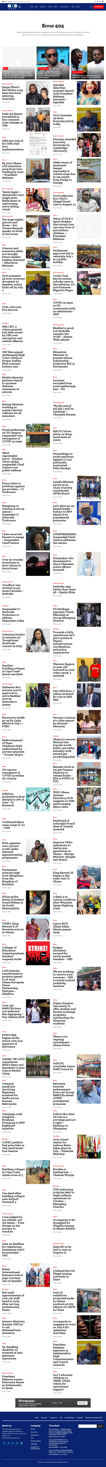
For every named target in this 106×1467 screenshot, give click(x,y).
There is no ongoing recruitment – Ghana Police (62, 1041)
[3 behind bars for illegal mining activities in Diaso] (89, 1275)
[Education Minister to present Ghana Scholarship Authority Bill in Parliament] (89, 359)
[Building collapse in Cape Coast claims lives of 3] (38, 1172)
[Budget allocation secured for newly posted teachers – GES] (89, 953)
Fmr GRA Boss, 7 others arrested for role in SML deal (63, 695)
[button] (91, 7)
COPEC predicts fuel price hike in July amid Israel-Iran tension (13, 1147)
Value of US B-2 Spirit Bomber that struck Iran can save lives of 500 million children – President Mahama (63, 229)
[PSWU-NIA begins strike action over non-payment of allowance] (38, 1041)
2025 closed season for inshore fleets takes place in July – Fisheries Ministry (63, 1147)
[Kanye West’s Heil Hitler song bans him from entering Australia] (38, 93)
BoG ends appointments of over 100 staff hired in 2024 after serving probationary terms (13, 1301)
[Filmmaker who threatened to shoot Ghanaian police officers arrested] (89, 564)
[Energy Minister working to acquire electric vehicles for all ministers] (38, 410)
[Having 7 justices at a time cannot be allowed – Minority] (89, 722)
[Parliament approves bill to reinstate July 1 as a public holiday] (89, 256)
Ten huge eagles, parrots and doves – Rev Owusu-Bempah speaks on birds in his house (13, 227)
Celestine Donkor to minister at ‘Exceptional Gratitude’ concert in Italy (13, 640)
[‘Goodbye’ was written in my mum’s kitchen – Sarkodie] (38, 589)
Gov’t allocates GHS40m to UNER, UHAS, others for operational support (62, 1382)
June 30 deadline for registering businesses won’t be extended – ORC (13, 1249)
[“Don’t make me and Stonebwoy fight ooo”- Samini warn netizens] (87, 63)
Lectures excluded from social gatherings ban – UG (64, 385)
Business (56, 736)
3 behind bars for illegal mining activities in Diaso (64, 1275)
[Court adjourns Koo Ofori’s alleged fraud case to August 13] (89, 200)
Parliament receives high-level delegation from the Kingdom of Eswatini (12, 877)
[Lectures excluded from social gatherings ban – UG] (89, 385)
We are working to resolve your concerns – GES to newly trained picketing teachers (64, 979)
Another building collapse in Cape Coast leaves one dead (13, 670)
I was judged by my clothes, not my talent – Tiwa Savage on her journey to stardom (13, 1224)
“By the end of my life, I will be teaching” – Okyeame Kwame (64, 410)
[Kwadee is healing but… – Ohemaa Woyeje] (89, 1172)
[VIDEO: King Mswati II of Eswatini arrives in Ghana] (38, 928)
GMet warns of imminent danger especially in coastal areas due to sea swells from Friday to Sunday (64, 172)
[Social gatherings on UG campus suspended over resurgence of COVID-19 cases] (38, 435)
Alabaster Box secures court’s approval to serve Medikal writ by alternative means (12, 695)
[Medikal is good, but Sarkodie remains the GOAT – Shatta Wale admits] (89, 334)
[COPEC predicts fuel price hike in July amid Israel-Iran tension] (38, 1147)
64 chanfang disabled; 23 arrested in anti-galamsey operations (12, 1352)
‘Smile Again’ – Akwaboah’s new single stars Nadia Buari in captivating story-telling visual (13, 200)
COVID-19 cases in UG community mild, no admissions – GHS (64, 308)
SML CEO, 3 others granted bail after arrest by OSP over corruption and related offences (12, 334)
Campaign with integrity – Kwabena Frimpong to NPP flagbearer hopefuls (13, 1121)
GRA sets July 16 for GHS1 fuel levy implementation (13, 145)
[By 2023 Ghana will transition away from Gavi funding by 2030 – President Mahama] (38, 170)
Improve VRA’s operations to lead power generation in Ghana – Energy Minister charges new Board (64, 851)
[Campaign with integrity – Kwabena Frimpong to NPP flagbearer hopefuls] (38, 1121)
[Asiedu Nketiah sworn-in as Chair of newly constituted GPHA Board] (89, 488)
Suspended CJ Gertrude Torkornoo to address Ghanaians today (13, 614)
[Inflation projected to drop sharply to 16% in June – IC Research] (38, 799)
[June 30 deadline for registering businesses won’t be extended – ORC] (38, 1250)
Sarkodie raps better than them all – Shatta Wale (64, 589)
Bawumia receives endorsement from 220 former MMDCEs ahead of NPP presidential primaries (64, 1094)
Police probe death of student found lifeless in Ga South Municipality (13, 902)
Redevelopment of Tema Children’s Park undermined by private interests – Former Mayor (13, 747)
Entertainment (43, 68)
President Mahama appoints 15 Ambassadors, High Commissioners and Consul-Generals (63, 1355)
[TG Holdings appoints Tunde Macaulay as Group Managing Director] (89, 615)
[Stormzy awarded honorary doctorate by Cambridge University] (89, 145)
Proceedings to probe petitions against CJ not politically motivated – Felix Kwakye (63, 461)
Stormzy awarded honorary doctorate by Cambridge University (64, 145)
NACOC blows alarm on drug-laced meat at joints (62, 435)
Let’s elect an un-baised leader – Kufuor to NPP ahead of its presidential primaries (64, 513)
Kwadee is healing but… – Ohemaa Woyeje (63, 1172)
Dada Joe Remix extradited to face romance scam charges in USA (12, 119)
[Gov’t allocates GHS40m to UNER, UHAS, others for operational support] (89, 1382)
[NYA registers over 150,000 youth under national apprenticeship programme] (38, 850)
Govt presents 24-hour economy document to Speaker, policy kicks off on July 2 (13, 283)
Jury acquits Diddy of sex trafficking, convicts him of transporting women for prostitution (59, 1442)
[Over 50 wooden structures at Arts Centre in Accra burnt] (38, 564)
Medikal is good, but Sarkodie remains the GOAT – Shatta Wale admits (63, 333)
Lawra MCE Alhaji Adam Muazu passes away (62, 928)
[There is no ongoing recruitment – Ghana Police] (89, 1041)
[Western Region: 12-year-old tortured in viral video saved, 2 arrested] (89, 670)
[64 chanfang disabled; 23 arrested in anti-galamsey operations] (38, 1353)
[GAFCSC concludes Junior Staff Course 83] (89, 1066)
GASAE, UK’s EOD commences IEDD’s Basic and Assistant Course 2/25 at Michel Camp (13, 1066)
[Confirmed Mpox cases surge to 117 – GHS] (38, 825)
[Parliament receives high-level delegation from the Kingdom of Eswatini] (38, 877)
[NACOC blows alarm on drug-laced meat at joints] (89, 435)
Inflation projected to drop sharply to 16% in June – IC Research (13, 799)
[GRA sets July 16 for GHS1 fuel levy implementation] (38, 145)
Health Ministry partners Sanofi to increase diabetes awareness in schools (12, 385)
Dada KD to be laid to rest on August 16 (62, 1249)
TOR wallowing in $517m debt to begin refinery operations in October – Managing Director (63, 1198)
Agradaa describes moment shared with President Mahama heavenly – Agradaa (63, 93)
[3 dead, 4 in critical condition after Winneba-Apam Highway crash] (89, 902)
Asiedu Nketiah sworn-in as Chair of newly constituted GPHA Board (63, 487)
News (5, 68)
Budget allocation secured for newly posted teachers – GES (62, 953)
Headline (5, 323)
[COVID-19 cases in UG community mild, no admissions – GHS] (89, 308)
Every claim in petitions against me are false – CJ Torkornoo (13, 488)
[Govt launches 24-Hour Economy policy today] (89, 120)
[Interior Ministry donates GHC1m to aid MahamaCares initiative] (38, 1327)
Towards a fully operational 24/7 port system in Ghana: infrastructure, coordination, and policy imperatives (64, 642)
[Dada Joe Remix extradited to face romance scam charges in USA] (38, 120)
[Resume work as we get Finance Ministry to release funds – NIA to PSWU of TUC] (89, 774)
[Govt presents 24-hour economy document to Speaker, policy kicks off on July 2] (38, 283)
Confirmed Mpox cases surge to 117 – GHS (13, 824)
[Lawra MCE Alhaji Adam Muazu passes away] (89, 928)
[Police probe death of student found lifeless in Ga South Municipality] (38, 902)
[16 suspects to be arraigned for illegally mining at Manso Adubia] (89, 1224)
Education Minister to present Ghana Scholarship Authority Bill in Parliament (64, 359)
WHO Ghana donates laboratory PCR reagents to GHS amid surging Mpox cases (63, 799)
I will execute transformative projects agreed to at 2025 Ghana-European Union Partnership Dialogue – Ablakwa (13, 982)
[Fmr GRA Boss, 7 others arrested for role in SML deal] (89, 695)
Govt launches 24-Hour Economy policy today (63, 120)
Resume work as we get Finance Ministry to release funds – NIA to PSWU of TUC (63, 774)
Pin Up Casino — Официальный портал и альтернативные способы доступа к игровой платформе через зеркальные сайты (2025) (61, 1431)
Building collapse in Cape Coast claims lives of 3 (13, 1172)
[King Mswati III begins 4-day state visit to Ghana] (89, 877)
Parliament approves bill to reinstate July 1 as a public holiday (63, 256)
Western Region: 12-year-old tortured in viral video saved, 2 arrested (64, 669)
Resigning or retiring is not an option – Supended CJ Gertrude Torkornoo (13, 513)
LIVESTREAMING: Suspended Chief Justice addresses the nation (65, 538)
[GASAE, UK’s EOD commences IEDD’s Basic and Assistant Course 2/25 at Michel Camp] (38, 1066)
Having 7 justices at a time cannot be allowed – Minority (64, 722)
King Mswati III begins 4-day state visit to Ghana (63, 877)
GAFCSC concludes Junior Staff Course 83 (64, 1066)
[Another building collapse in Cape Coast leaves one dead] (38, 670)
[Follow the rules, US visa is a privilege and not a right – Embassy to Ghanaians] (89, 1121)
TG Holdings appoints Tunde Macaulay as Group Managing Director (64, 614)
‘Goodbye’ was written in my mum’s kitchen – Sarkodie (13, 589)
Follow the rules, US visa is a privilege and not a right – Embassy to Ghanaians (64, 1121)
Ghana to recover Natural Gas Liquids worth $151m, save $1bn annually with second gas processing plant (64, 748)
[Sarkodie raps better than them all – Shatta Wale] (89, 589)
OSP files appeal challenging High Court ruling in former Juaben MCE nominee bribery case (13, 359)
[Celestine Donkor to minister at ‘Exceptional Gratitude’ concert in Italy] (38, 640)
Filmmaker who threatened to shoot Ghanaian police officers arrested (63, 563)
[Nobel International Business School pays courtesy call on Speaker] (38, 1275)
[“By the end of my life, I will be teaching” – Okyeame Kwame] (89, 410)
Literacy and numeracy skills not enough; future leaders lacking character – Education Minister (13, 256)
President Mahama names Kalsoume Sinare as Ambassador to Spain (13, 1382)
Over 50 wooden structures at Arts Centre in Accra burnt (12, 564)
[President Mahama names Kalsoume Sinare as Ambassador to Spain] (38, 1382)
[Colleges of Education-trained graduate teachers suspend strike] (38, 953)
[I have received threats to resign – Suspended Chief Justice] (38, 538)
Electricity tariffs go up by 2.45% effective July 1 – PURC (13, 722)
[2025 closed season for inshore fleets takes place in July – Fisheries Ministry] (89, 1147)
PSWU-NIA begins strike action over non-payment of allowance (12, 1040)
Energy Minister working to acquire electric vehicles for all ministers (12, 410)
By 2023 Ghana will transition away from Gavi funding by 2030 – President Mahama (12, 170)
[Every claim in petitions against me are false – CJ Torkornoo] (38, 488)
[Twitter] (100, 1)
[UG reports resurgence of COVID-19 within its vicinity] (38, 774)
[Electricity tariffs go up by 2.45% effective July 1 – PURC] (38, 722)
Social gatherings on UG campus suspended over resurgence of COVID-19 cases (13, 435)
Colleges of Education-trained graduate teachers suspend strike (13, 953)
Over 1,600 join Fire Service (11, 308)
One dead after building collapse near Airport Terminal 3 (13, 1197)
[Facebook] (95, 1)
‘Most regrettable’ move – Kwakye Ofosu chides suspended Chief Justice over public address (13, 461)
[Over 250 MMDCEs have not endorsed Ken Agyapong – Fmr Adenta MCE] (38, 1011)
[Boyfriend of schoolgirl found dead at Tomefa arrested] (89, 825)
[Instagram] (97, 1)
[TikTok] (13, 1443)
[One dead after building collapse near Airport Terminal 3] (38, 1197)
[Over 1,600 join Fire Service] (38, 308)
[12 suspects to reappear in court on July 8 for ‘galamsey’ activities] (89, 1327)
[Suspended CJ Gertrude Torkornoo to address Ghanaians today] (38, 615)
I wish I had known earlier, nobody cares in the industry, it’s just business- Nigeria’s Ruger (64, 283)
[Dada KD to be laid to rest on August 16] (89, 1250)
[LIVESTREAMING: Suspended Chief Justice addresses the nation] (90, 538)
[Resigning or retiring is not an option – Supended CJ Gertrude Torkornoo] (38, 513)
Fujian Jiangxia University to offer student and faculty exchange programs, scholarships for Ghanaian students (64, 1013)
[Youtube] (102, 1)
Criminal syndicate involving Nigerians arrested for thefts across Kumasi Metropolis (10, 1094)
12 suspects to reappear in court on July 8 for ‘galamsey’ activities (64, 1327)
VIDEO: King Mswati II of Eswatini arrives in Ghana (13, 928)
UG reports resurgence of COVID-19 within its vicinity (13, 774)
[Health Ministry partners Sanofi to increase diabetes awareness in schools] (38, 385)
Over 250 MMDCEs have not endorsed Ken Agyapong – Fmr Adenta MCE (13, 1011)
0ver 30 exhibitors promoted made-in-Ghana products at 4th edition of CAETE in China (64, 1301)
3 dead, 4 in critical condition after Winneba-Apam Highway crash (64, 902)
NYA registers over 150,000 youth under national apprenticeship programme (12, 850)
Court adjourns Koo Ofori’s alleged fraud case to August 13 (64, 200)
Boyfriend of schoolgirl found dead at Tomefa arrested (64, 825)
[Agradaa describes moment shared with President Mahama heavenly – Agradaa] (89, 93)
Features (56, 629)
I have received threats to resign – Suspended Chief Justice (13, 538)
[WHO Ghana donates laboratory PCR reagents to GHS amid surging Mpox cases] (89, 799)
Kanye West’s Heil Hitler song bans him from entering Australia (12, 92)
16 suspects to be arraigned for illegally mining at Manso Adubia (64, 1224)
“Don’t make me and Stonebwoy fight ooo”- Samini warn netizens (61, 1451)
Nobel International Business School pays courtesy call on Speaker (12, 1275)
